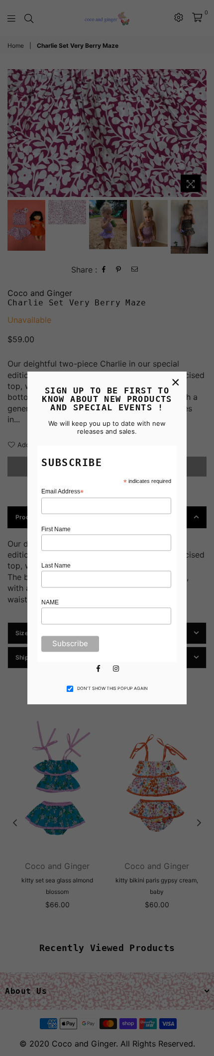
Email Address (62, 491)
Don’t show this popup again (112, 688)
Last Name (56, 566)
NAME (50, 602)
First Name (56, 529)
